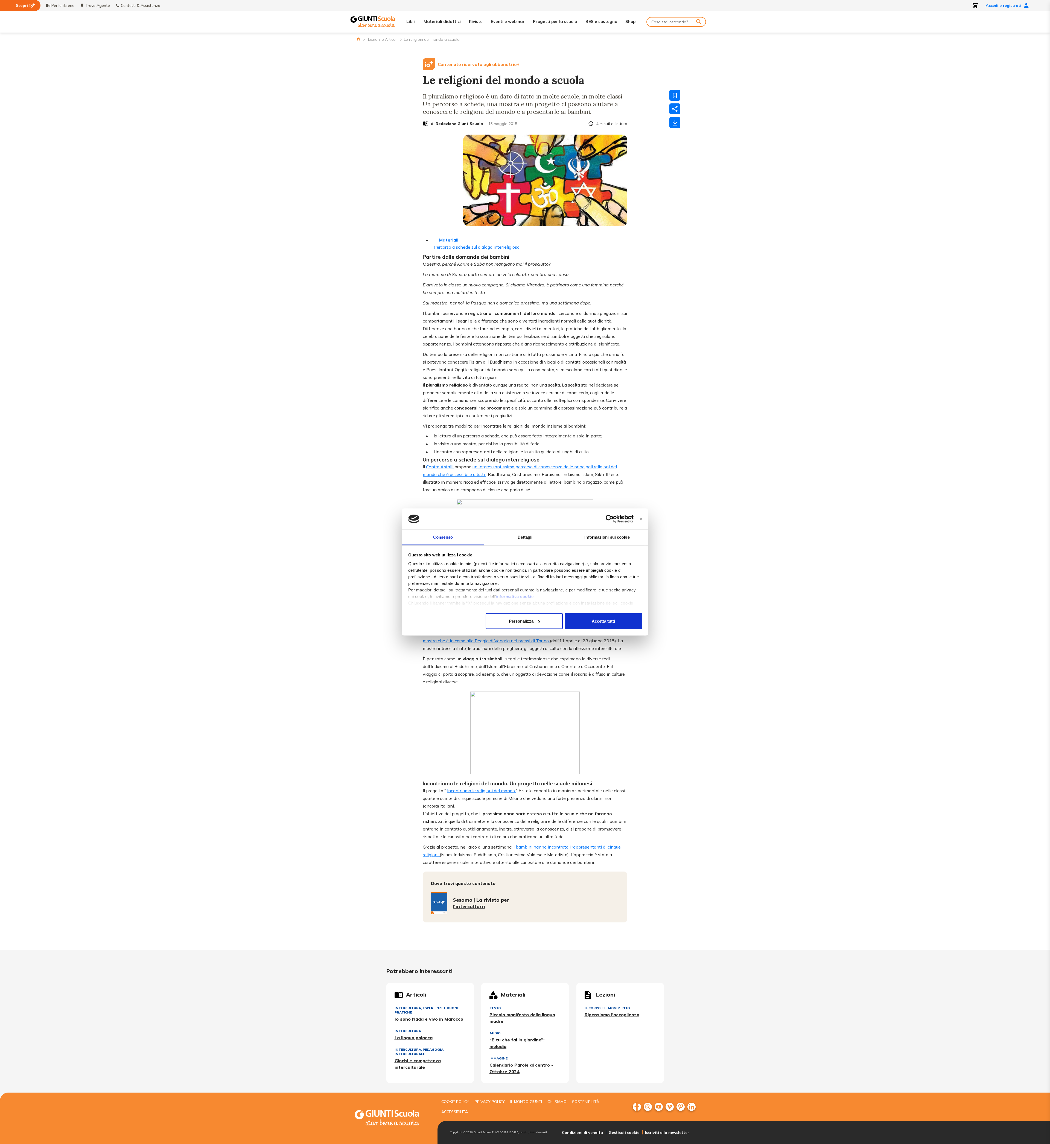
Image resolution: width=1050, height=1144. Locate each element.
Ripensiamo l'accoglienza (612, 1014)
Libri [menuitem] (410, 21)
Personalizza (521, 621)
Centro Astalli (440, 466)
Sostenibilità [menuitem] (585, 1101)
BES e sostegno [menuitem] (601, 21)
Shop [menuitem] (630, 21)
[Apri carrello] (975, 5)
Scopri (22, 5)
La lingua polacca (414, 1037)
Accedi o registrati (1003, 5)
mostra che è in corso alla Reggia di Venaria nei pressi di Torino (486, 640)
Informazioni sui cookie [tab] (606, 537)
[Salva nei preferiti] (674, 95)
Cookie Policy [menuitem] (455, 1101)
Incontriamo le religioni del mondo (481, 790)
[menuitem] (637, 1107)
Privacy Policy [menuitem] (490, 1101)
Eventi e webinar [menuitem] (508, 21)
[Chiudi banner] (641, 519)
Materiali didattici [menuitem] (442, 21)
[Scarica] (674, 122)
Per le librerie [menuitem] (62, 5)
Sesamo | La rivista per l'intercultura (481, 903)
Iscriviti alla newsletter (667, 1132)
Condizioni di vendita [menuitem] (582, 1132)
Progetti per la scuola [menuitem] (555, 21)
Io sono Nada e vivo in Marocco (429, 1019)
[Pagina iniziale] (358, 38)
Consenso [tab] (443, 537)
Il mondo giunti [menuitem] (526, 1101)
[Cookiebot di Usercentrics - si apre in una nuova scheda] (610, 519)
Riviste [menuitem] (476, 21)
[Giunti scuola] (392, 1118)
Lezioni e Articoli (382, 39)
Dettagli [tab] (525, 537)
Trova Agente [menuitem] (97, 5)
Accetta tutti (603, 621)
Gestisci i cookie (624, 1132)
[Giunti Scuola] (372, 21)
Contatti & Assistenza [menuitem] (140, 5)
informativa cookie (514, 596)
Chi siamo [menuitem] (557, 1101)
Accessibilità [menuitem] (454, 1111)
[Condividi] (674, 108)
